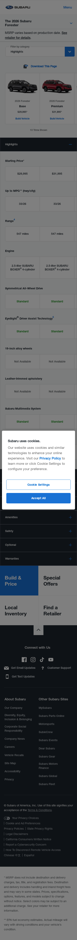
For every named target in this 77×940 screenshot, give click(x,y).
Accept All (38, 498)
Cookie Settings (38, 484)
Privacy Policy (50, 458)
